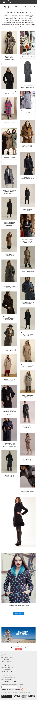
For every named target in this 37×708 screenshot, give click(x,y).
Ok (19, 687)
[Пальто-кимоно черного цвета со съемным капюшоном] (27, 318)
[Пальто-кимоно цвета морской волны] (27, 288)
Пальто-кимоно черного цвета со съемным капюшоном (27, 334)
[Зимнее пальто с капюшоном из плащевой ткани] (9, 42)
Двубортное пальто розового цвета (9, 380)
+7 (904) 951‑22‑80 (29, 7)
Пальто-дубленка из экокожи (27, 209)
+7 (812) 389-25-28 (10, 7)
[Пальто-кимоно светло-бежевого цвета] (27, 257)
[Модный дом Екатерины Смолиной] (9, 2)
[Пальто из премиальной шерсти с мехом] (9, 78)
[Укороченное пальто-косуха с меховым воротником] (27, 225)
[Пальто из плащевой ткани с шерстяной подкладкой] (9, 208)
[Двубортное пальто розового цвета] (9, 365)
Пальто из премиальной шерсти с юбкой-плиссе (27, 86)
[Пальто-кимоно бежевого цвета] (9, 240)
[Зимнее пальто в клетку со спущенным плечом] (9, 334)
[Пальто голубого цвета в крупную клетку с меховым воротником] (9, 176)
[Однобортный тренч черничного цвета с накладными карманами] (9, 429)
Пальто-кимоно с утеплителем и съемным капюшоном (27, 178)
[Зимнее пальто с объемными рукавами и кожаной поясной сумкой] (9, 396)
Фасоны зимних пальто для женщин (18, 605)
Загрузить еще (19, 614)
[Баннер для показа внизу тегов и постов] (18, 635)
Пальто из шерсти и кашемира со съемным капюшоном (27, 491)
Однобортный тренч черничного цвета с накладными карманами (9, 445)
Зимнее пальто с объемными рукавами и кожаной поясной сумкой (9, 412)
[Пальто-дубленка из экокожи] (27, 195)
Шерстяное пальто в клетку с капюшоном (9, 123)
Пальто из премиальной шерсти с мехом (9, 92)
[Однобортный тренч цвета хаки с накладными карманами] (27, 412)
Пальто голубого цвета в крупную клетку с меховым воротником (9, 191)
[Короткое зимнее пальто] (18, 522)
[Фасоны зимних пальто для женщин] (18, 578)
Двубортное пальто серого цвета (27, 396)
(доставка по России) (7, 676)
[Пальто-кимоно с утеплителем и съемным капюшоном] (27, 163)
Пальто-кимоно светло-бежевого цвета (27, 272)
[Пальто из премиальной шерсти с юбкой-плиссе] (27, 71)
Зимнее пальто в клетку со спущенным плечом (9, 349)
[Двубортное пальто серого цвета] (27, 381)
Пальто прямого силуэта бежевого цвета (27, 365)
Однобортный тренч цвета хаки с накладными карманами (27, 427)
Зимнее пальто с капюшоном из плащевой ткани (9, 57)
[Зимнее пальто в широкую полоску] (9, 461)
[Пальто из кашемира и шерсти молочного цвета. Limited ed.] (27, 444)
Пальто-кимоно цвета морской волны (28, 302)
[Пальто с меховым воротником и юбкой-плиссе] (27, 131)
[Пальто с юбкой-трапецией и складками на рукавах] (9, 271)
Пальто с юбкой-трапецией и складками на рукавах (9, 286)
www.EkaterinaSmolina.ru (8, 677)
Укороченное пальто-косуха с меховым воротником (28, 241)
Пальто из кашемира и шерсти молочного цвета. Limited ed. (28, 459)
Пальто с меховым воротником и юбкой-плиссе (28, 146)
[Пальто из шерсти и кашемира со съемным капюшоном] (27, 476)
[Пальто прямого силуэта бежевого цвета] (27, 350)
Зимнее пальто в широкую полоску (9, 476)
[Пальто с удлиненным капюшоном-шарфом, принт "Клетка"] (9, 303)
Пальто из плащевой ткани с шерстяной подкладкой (9, 223)
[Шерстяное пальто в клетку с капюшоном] (9, 108)
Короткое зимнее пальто (18, 549)
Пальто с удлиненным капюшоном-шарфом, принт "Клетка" (9, 318)
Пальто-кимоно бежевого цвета (9, 254)
